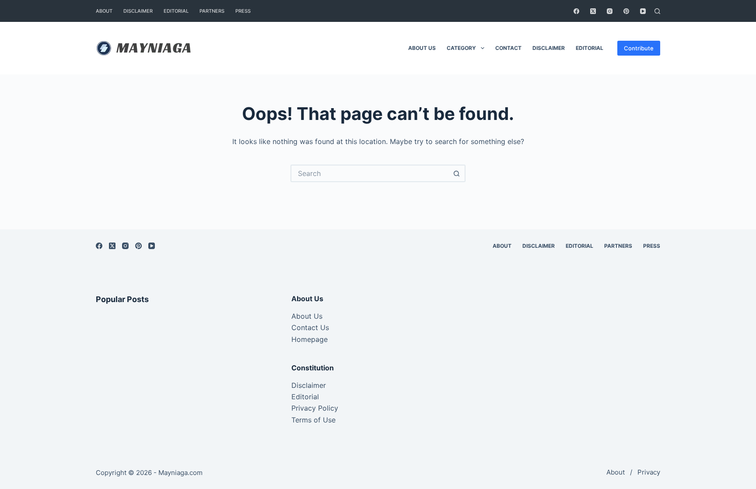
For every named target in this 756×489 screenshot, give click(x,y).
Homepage (309, 339)
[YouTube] (643, 11)
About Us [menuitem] (422, 48)
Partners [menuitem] (212, 11)
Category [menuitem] (461, 48)
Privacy (648, 472)
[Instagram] (609, 11)
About (615, 472)
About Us (306, 316)
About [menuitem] (104, 11)
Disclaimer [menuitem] (138, 11)
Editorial (305, 396)
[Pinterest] (626, 11)
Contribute (639, 48)
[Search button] (457, 173)
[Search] (657, 11)
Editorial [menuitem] (176, 11)
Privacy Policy (314, 408)
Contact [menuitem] (508, 48)
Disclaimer (308, 385)
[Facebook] (576, 11)
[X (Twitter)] (593, 11)
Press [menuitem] (243, 11)
